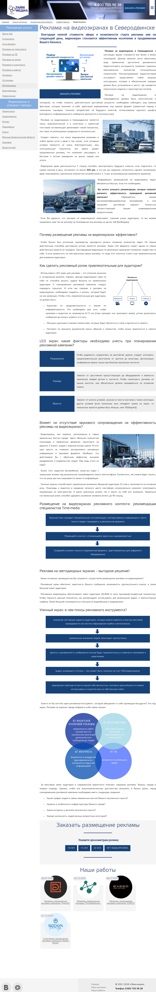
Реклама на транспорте (14, 49)
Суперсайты (8, 39)
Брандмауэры (9, 91)
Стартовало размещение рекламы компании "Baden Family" (55, 941)
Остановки (7, 81)
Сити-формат (9, 44)
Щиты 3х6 (7, 34)
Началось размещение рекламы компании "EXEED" (121, 902)
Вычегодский (9, 148)
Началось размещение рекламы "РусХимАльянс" (88, 902)
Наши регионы (98, 987)
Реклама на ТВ (9, 55)
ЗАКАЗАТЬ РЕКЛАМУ (134, 8)
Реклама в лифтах (11, 70)
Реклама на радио (11, 60)
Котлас (5, 122)
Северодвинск (9, 117)
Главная (95, 984)
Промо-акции (9, 96)
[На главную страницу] (18, 19)
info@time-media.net (107, 11)
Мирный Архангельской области (18, 137)
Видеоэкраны (9, 86)
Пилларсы (7, 75)
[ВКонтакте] (6, 983)
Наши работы (98, 991)
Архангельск (8, 111)
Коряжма (6, 143)
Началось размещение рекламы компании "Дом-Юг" (55, 902)
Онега (5, 132)
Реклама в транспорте (13, 65)
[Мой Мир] (17, 983)
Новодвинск (8, 127)
